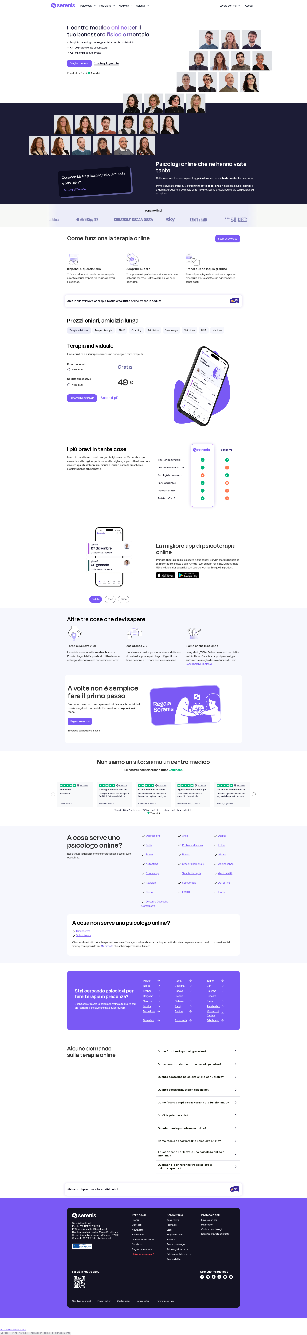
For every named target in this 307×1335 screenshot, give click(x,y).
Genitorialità (225, 873)
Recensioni (138, 1234)
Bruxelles (148, 1020)
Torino (210, 980)
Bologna (180, 986)
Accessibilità (174, 1259)
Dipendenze (83, 931)
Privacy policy (104, 1300)
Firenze (147, 991)
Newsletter (138, 1229)
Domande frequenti (143, 1239)
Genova (147, 1001)
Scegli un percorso (79, 63)
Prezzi (135, 1220)
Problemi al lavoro (192, 845)
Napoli (146, 986)
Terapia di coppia (191, 873)
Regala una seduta (142, 1249)
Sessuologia (189, 882)
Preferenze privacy (165, 1300)
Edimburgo (213, 1020)
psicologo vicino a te (112, 1004)
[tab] (79, 330)
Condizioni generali (81, 1300)
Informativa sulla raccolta (13, 1329)
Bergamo (148, 996)
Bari (209, 986)
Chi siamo (137, 1244)
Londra (147, 1006)
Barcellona (149, 1011)
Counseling (152, 873)
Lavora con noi (209, 1220)
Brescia (179, 996)
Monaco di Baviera (213, 1013)
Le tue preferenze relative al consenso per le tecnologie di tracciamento (35, 1333)
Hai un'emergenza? (143, 1254)
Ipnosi (221, 892)
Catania (179, 1001)
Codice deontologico (212, 1229)
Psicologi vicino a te (177, 1249)
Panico (186, 854)
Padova (179, 991)
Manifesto (207, 1224)
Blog (169, 1229)
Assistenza (173, 1220)
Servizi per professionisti (215, 1234)
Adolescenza (225, 864)
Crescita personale (193, 864)
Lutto (221, 845)
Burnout (150, 892)
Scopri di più (109, 397)
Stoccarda (181, 1020)
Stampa (171, 1239)
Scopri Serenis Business (199, 664)
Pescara (211, 996)
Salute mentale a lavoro (179, 1254)
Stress (222, 854)
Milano (147, 980)
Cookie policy (123, 1300)
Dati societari (143, 1300)
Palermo (211, 991)
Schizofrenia (83, 935)
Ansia (185, 835)
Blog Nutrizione (175, 1234)
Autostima (152, 864)
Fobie (149, 845)
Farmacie (172, 1224)
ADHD (222, 835)
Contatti (137, 1224)
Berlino (179, 1011)
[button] (88, 5)
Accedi (249, 5)
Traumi (149, 854)
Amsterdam (213, 1006)
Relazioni (151, 882)
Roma (178, 980)
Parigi (178, 1006)
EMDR (186, 892)
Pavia (210, 1001)
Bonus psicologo (176, 1244)
